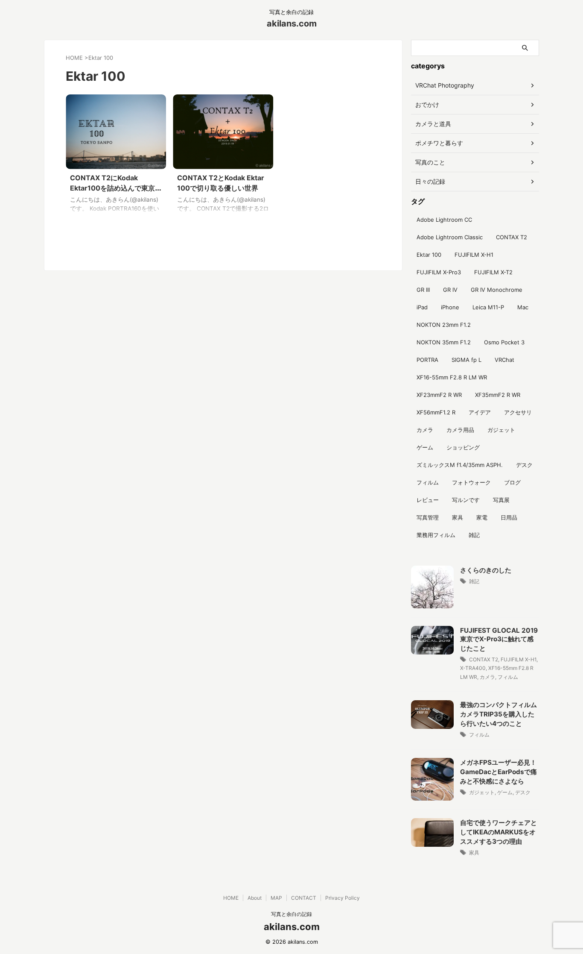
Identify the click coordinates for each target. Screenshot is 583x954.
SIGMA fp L (466, 359)
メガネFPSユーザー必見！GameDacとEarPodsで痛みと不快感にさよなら (498, 771)
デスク (524, 464)
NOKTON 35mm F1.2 (444, 342)
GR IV (450, 289)
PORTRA (427, 359)
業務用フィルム (436, 534)
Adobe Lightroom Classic (450, 237)
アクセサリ (518, 412)
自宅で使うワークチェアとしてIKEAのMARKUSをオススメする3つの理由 (498, 832)
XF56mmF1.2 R (436, 412)
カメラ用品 (460, 429)
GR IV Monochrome (496, 289)
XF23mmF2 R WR (439, 394)
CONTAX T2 (511, 237)
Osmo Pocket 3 (504, 342)
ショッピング (463, 447)
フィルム (428, 482)
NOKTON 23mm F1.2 (444, 324)
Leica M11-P (488, 307)
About (255, 898)
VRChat (504, 359)
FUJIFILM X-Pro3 (439, 272)
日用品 (509, 517)
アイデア (480, 412)
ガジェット (501, 429)
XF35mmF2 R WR (497, 394)
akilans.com (292, 23)
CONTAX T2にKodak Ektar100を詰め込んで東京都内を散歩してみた (116, 188)
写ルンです (466, 499)
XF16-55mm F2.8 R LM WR (452, 377)
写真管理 (428, 517)
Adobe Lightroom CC (444, 219)
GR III (423, 289)
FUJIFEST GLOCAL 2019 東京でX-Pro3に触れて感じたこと (499, 639)
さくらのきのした (485, 570)
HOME (231, 898)
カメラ (425, 429)
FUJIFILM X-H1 (474, 254)
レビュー (428, 499)
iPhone (450, 307)
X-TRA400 (473, 668)
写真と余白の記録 (291, 914)
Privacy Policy (342, 898)
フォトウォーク (471, 482)
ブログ (512, 482)
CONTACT (303, 898)
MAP (276, 898)
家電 (481, 517)
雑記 (474, 534)
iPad (422, 307)
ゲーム (425, 447)
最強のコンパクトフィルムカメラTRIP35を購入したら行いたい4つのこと (498, 714)
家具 (457, 517)
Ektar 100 (429, 254)
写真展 (501, 499)
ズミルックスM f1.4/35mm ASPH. (460, 464)
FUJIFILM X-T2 (493, 272)
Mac (522, 307)
